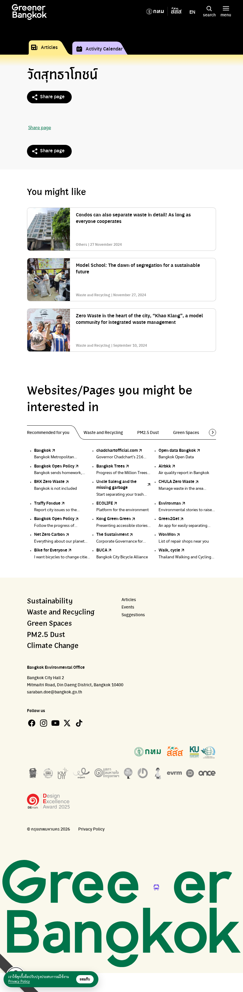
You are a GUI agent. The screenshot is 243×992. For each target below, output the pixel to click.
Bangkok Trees (110, 466)
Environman (170, 503)
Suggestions (133, 614)
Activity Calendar (104, 48)
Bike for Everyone (50, 550)
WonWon (167, 534)
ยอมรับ (85, 979)
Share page (52, 96)
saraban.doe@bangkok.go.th (54, 692)
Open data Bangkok (177, 450)
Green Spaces (49, 623)
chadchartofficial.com (117, 450)
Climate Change (53, 645)
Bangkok (42, 450)
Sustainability (50, 601)
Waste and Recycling (61, 612)
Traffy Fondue (47, 503)
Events (128, 607)
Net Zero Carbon (49, 534)
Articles (49, 47)
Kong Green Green (113, 518)
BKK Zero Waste (49, 481)
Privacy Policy (91, 829)
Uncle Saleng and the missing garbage (116, 484)
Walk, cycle (169, 550)
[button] (210, 432)
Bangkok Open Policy (54, 466)
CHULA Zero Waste (176, 481)
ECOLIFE (104, 503)
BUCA (101, 550)
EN (192, 12)
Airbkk (165, 466)
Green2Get (169, 518)
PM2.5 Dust (46, 634)
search (209, 15)
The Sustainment (112, 534)
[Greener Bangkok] (29, 12)
